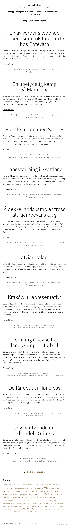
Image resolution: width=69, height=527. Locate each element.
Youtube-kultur (25, 512)
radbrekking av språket (53, 500)
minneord (5, 494)
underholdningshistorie (37, 376)
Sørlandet (42, 461)
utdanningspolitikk (10, 511)
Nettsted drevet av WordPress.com (25, 523)
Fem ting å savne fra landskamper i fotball (34, 342)
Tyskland (44, 509)
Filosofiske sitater (35, 14)
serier (62, 503)
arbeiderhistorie (36, 484)
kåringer (23, 376)
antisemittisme (28, 484)
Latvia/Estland (34, 257)
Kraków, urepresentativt (34, 297)
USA (4, 512)
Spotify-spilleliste (37, 506)
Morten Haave (13, 69)
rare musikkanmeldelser (20, 503)
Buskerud (58, 413)
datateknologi (12, 488)
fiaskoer (39, 488)
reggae (39, 503)
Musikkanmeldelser (52, 11)
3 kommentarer (53, 461)
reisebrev (61, 115)
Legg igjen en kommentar (35, 72)
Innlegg (11, 11)
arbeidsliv (41, 484)
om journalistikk (56, 243)
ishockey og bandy (39, 491)
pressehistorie (36, 500)
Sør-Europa (38, 157)
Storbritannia (57, 195)
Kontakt (40, 11)
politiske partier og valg (27, 500)
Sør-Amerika (61, 506)
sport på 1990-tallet (26, 506)
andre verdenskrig (12, 484)
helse (9, 491)
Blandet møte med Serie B (34, 129)
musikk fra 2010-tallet (12, 497)
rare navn (29, 503)
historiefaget (17, 491)
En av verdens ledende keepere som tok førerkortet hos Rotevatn (34, 38)
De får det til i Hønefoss (35, 387)
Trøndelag (19, 509)
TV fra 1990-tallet (28, 509)
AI (6, 484)
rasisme (25, 157)
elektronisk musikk (28, 488)
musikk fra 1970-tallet (13, 494)
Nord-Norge (42, 497)
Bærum (57, 484)
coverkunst (63, 484)
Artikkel (31, 115)
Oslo (63, 243)
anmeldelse (21, 484)
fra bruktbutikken (27, 461)
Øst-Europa (40, 115)
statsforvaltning (48, 506)
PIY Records (30, 11)
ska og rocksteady (14, 506)
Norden (49, 497)
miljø (60, 491)
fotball (55, 115)
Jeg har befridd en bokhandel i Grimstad (34, 430)
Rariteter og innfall (38, 413)
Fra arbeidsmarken (36, 69)
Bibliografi (20, 11)
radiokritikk (5, 503)
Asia (45, 484)
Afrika (4, 484)
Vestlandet (57, 69)
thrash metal (12, 509)
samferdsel (50, 503)
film (42, 488)
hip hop (12, 491)
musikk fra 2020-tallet (25, 497)
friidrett (5, 491)
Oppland (16, 501)
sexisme (5, 506)
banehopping (49, 69)
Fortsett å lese (8, 64)
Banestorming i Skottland (34, 169)
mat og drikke (54, 491)
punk (42, 500)
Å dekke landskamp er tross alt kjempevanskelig (34, 212)
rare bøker (11, 503)
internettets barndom (28, 491)
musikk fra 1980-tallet (25, 494)
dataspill (5, 488)
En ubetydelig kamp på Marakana (34, 87)
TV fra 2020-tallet (38, 509)
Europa (34, 488)
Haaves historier (34, 5)
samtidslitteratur (57, 503)
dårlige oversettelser (20, 488)
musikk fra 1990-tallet (43, 494)
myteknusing (36, 497)
